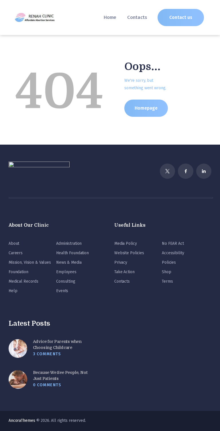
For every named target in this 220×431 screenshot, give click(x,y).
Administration (69, 243)
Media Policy (125, 243)
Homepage (146, 108)
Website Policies (129, 253)
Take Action (124, 271)
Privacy (120, 262)
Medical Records (23, 281)
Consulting (65, 281)
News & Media (68, 262)
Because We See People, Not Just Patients (60, 375)
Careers (16, 253)
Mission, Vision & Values (30, 262)
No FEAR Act (173, 243)
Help (13, 290)
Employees (66, 271)
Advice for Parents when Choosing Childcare (57, 344)
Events (62, 290)
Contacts (122, 281)
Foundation (18, 271)
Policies (169, 262)
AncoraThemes (22, 420)
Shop (166, 271)
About (14, 243)
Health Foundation (72, 253)
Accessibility (173, 253)
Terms (167, 281)
